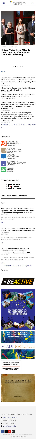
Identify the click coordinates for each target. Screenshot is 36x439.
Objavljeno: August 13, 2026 (9, 47)
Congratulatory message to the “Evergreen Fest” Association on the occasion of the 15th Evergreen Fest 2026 (18, 96)
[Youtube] (9, 431)
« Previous (4, 125)
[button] (3, 3)
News (3, 72)
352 (29, 125)
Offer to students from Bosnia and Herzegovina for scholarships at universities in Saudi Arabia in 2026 (16, 250)
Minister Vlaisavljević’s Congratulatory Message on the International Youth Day (18, 89)
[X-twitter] (6, 431)
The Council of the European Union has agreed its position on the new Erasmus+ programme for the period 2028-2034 (17, 210)
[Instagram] (13, 431)
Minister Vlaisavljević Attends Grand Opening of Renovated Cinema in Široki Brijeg (15, 52)
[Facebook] (2, 431)
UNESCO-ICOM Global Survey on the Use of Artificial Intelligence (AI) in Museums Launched (18, 230)
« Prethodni (8, 266)
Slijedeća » (28, 266)
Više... (2, 222)
